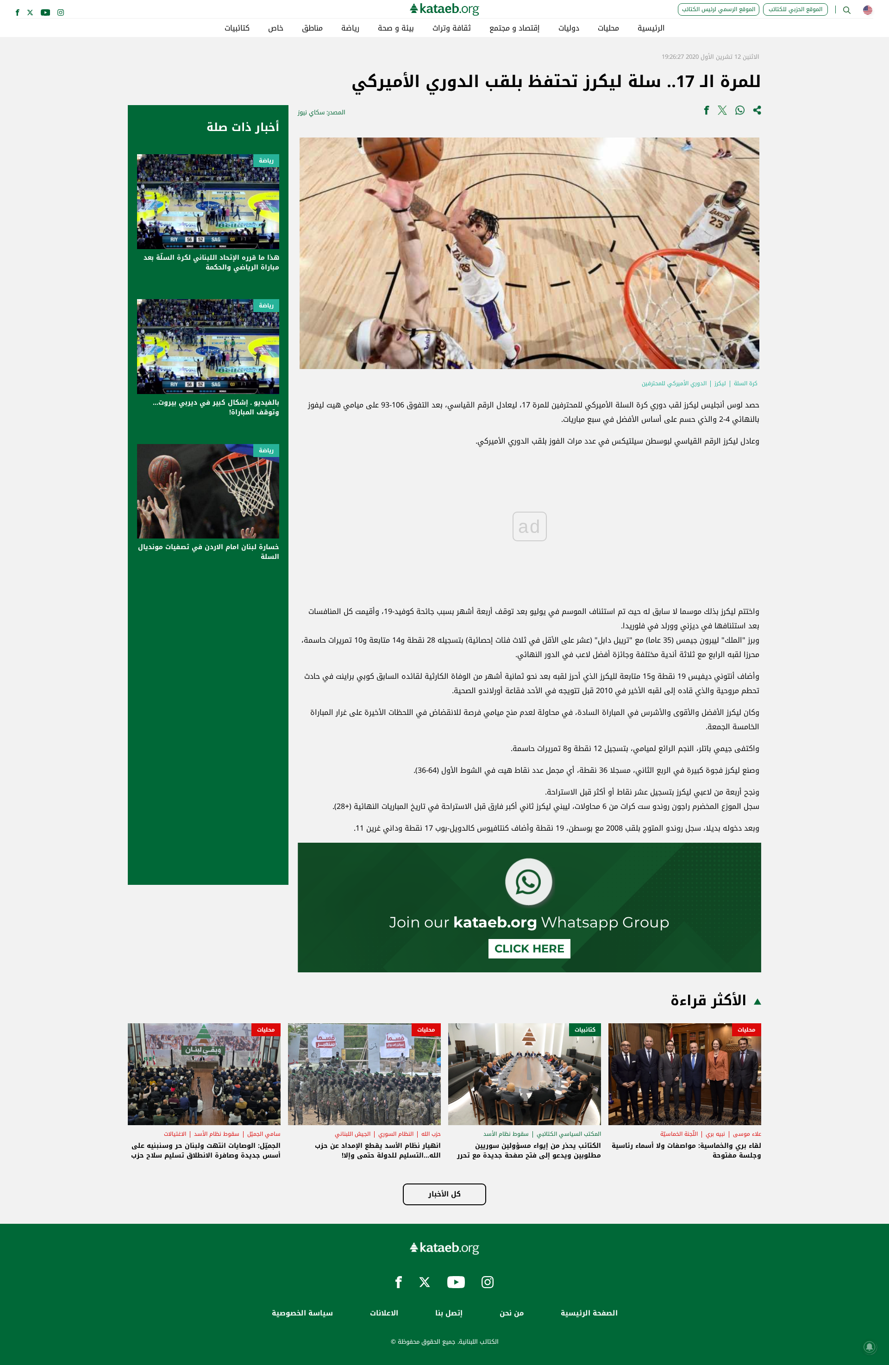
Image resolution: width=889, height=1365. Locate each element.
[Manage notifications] (869, 1347)
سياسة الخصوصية (302, 1313)
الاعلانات (384, 1313)
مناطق (312, 28)
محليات (608, 28)
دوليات (568, 28)
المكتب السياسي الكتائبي (569, 1134)
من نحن (512, 1313)
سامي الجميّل (264, 1134)
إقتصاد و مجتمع (514, 28)
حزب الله (431, 1134)
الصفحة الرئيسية (589, 1313)
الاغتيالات (175, 1134)
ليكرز (720, 383)
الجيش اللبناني (352, 1134)
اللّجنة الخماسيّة (679, 1134)
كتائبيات (237, 28)
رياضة (350, 28)
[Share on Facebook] (706, 112)
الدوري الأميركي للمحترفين (674, 383)
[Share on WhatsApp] (740, 112)
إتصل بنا (449, 1313)
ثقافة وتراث (451, 28)
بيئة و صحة (396, 28)
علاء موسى (747, 1134)
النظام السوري (395, 1134)
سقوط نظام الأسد (506, 1134)
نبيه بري (715, 1134)
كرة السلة (746, 383)
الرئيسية (651, 28)
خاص (275, 28)
